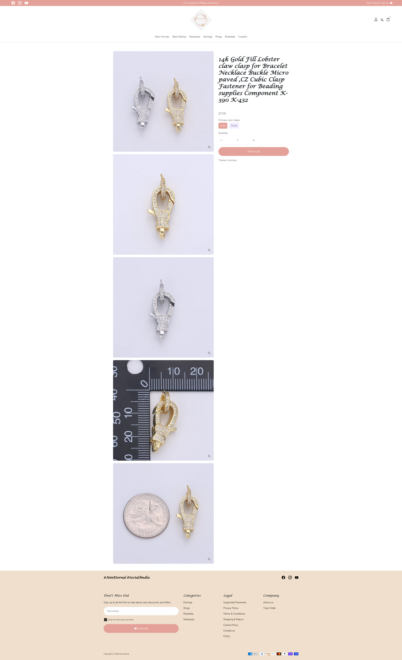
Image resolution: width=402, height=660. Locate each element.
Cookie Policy (230, 625)
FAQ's (226, 636)
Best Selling (179, 36)
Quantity (223, 133)
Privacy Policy (231, 608)
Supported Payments (234, 602)
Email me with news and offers (121, 619)
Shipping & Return (233, 619)
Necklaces (194, 36)
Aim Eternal (124, 654)
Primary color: (229, 120)
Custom (242, 36)
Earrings (207, 36)
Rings (218, 36)
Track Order (269, 608)
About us (268, 602)
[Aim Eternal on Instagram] (19, 3)
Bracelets (230, 36)
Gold (223, 126)
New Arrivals (162, 36)
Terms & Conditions (234, 613)
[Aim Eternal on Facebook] (12, 3)
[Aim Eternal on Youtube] (25, 3)
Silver (234, 126)
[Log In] (376, 19)
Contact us (229, 630)
